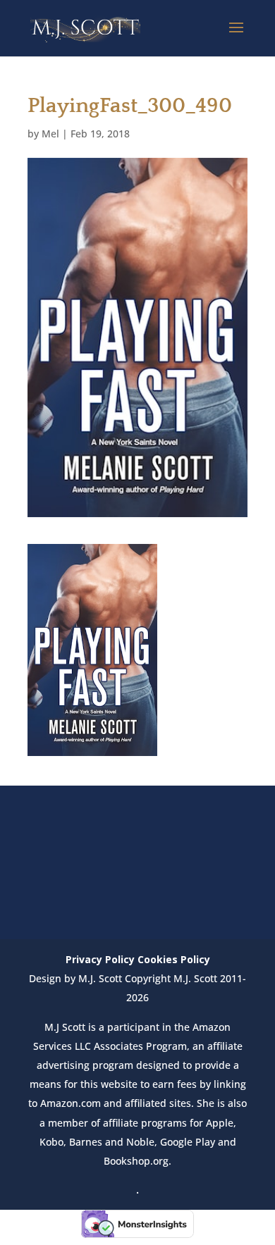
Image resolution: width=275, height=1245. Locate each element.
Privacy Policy (100, 959)
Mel (50, 133)
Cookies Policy (174, 959)
